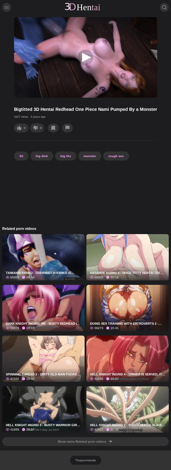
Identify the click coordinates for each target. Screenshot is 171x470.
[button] (85, 57)
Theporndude (85, 460)
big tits (65, 156)
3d (21, 156)
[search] (164, 7)
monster (89, 156)
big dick (42, 156)
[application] (85, 57)
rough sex (116, 156)
